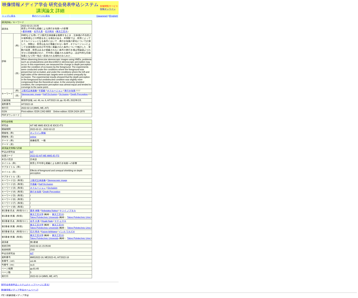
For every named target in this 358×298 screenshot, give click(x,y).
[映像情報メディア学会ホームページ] (19, 290)
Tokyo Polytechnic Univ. (79, 217)
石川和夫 (49, 31)
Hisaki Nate (47, 221)
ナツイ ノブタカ (68, 210)
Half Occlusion (50, 94)
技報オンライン (108, 9)
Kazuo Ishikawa (49, 231)
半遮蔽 (42, 90)
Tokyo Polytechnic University (44, 217)
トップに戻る (8, 16)
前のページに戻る (41, 16)
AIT (32, 152)
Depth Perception (79, 94)
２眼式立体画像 (29, 90)
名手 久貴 (35, 221)
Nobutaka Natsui (49, 210)
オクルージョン (55, 90)
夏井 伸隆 (35, 210)
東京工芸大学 (36, 214)
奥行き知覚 (70, 90)
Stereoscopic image (31, 94)
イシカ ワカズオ (67, 231)
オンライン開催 (38, 133)
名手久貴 (38, 31)
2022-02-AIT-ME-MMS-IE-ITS (44, 156)
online (33, 137)
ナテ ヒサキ (60, 221)
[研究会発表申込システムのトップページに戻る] (25, 284)
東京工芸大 (61, 31)
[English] (113, 16)
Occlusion (64, 94)
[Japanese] (101, 16)
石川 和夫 (35, 231)
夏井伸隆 (27, 31)
